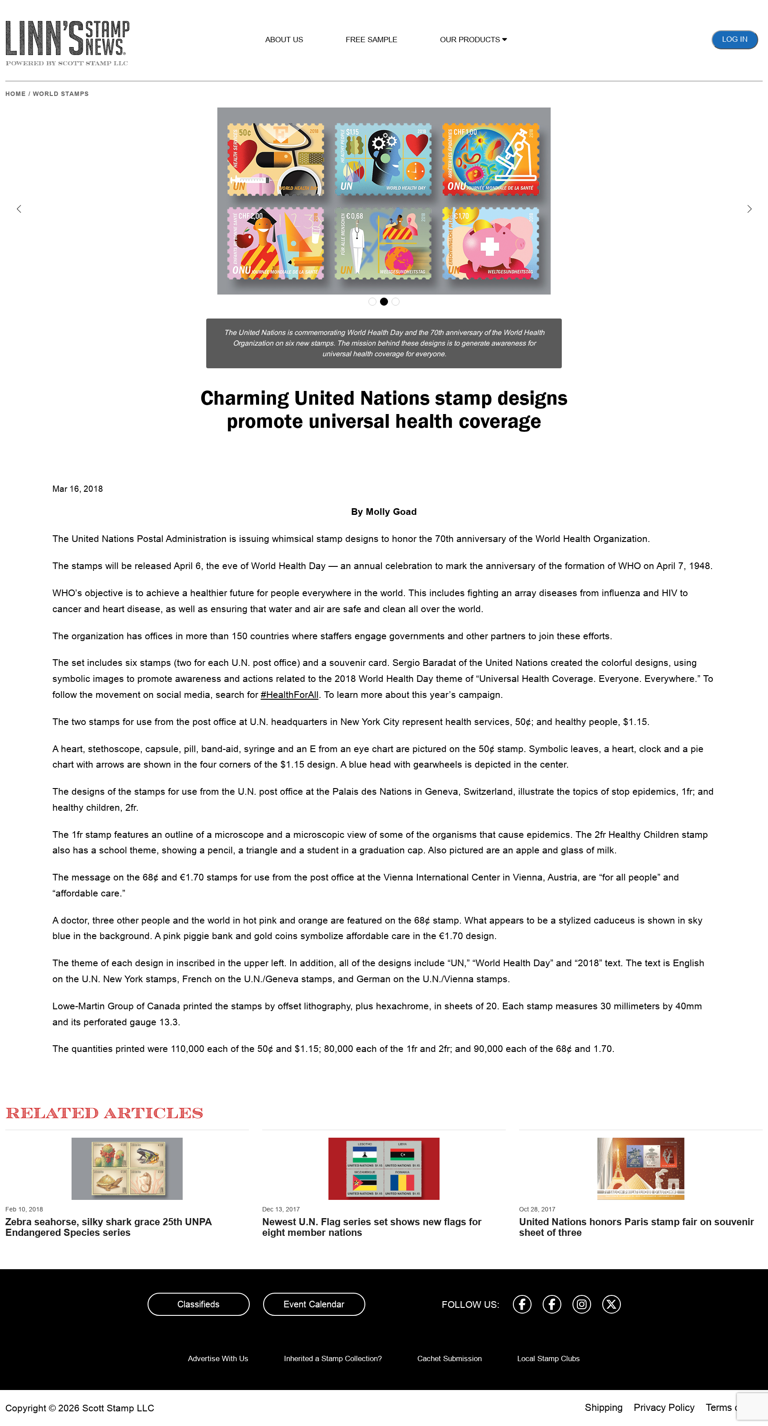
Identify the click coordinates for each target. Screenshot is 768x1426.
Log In (735, 39)
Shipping (604, 1407)
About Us (284, 40)
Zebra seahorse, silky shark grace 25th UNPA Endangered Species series (108, 1227)
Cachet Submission (449, 1358)
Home (15, 93)
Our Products (471, 40)
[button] (19, 209)
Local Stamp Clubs (548, 1358)
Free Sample (371, 40)
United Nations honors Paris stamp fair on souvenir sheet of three (636, 1227)
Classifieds (198, 1304)
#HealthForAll (290, 694)
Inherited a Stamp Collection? (333, 1358)
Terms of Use (734, 1407)
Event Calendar (314, 1304)
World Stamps (61, 93)
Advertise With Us (218, 1358)
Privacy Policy (664, 1407)
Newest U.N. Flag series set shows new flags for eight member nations (372, 1227)
